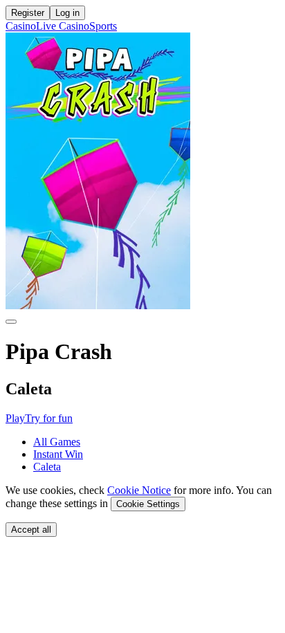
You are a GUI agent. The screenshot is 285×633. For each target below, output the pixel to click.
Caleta (47, 467)
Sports (103, 26)
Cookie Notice (139, 490)
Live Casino (62, 26)
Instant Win (58, 454)
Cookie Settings (148, 504)
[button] (15, 418)
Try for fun (49, 418)
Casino (21, 26)
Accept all (31, 529)
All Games (56, 442)
